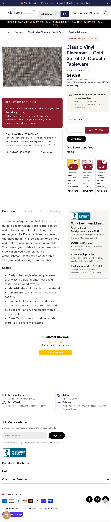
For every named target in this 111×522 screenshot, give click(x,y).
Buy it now (76, 139)
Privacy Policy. (57, 443)
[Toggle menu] (3, 13)
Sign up (57, 435)
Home (8, 32)
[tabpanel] (31, 272)
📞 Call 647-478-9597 (18, 152)
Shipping (70, 79)
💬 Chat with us (45, 152)
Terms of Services (39, 443)
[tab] (9, 212)
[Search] (65, 14)
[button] (3, 3)
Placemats (19, 32)
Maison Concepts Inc (29, 508)
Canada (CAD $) (14, 494)
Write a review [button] (55, 352)
